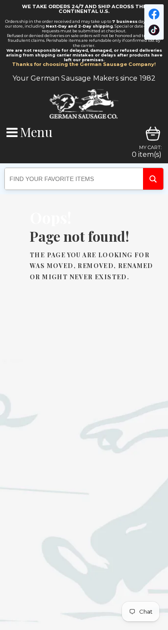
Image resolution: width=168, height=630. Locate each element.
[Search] (153, 179)
